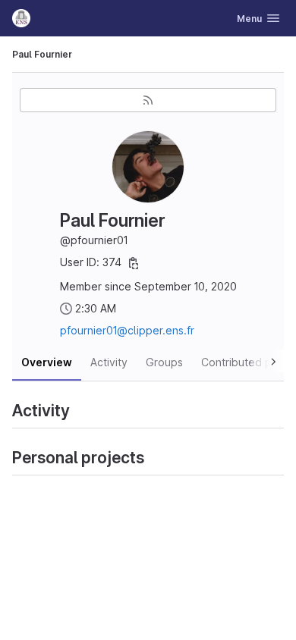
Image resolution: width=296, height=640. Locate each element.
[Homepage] (21, 18)
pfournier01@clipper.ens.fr (127, 330)
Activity (109, 362)
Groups (164, 362)
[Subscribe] (148, 100)
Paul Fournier (42, 54)
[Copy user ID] (133, 263)
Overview (46, 362)
